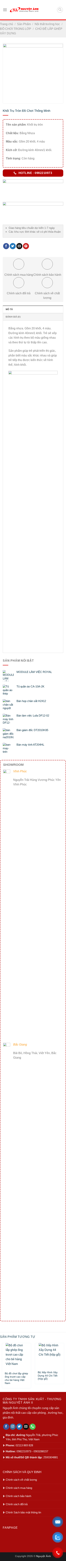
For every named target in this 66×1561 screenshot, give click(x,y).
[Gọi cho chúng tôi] (33, 1427)
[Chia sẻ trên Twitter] (13, 246)
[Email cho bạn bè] (19, 246)
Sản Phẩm (24, 24)
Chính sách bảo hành (18, 1496)
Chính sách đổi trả (16, 1504)
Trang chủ (6, 24)
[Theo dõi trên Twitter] (19, 1427)
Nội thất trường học (47, 24)
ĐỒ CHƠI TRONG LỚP (15, 28)
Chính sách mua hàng (19, 1487)
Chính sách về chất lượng (21, 1479)
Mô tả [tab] (9, 309)
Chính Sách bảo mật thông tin (23, 1512)
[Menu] (5, 9)
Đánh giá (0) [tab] (13, 317)
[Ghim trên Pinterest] (26, 246)
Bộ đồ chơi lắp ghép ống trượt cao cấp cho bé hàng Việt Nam (16, 1375)
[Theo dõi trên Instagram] (13, 1427)
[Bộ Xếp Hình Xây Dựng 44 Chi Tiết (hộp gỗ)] (49, 1355)
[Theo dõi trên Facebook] (6, 1427)
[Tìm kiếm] (60, 10)
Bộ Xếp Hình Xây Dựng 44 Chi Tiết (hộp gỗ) (48, 1374)
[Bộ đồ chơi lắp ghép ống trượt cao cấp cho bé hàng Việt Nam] (16, 1356)
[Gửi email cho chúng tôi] (26, 1427)
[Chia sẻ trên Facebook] (6, 246)
